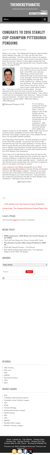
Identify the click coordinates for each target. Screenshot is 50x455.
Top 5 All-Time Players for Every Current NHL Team (23, 240)
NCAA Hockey (9, 413)
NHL (4, 198)
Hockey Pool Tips (38, 441)
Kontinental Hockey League (14, 410)
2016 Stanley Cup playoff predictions (22, 168)
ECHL (6, 405)
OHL (6, 373)
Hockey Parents (23, 441)
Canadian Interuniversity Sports (16, 398)
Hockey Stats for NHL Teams (15, 443)
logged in (16, 220)
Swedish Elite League (12, 423)
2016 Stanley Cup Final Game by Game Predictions (23, 204)
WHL (6, 383)
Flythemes (28, 448)
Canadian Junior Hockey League (16, 400)
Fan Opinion (27, 439)
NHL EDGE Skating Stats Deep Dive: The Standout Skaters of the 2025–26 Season (23, 251)
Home (9, 439)
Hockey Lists (11, 441)
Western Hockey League (13, 425)
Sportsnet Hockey (11, 378)
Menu (6, 19)
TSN (5, 380)
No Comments (20, 50)
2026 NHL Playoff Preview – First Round (19, 247)
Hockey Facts (39, 439)
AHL (5, 395)
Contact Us (16, 439)
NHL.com (7, 370)
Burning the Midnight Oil (37, 443)
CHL (5, 403)
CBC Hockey (9, 368)
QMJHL (7, 375)
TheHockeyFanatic (25, 4)
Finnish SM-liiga (10, 408)
